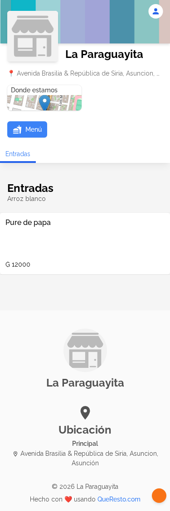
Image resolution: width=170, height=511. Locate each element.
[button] (27, 129)
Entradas (17, 154)
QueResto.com (119, 499)
